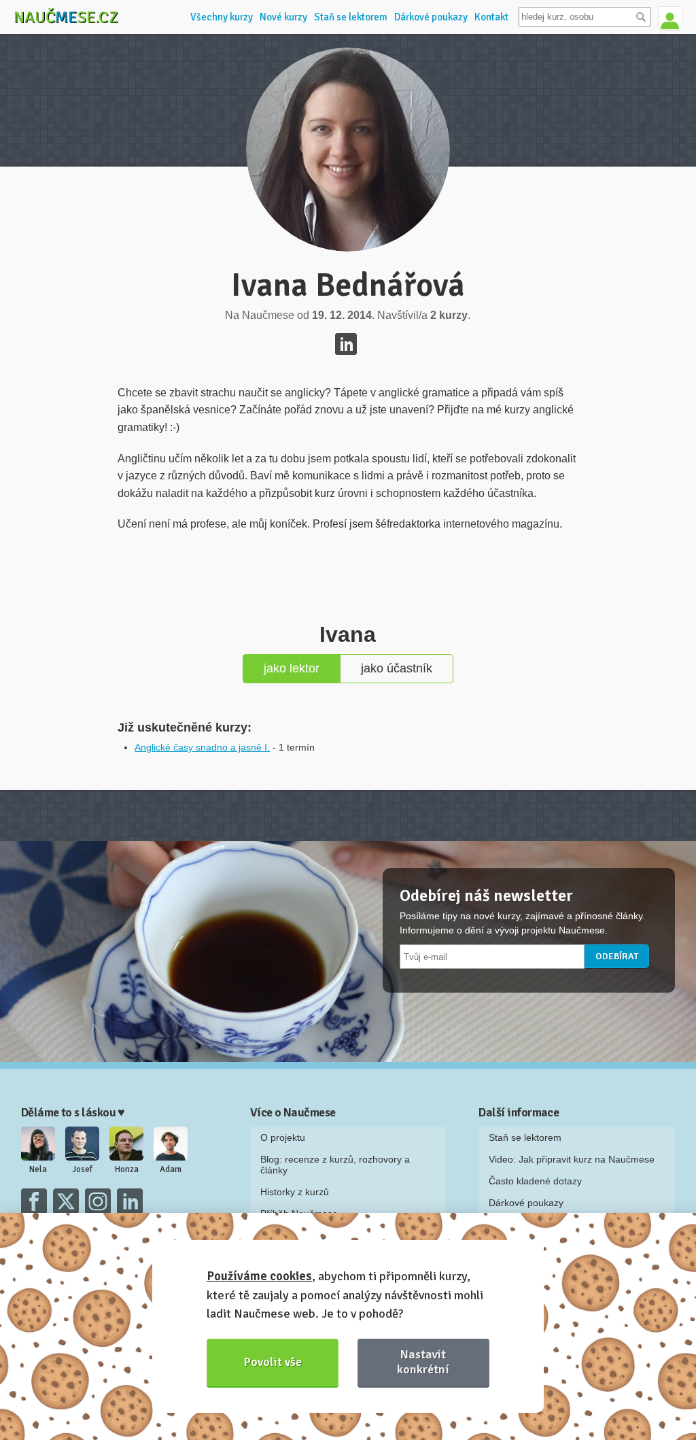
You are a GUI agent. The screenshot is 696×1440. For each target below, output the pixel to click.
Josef (82, 1169)
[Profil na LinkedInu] (346, 344)
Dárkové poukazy (431, 17)
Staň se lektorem (350, 17)
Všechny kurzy (221, 17)
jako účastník (396, 668)
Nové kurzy (283, 17)
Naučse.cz (66, 17)
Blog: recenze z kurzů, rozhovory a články (335, 1165)
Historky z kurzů (294, 1191)
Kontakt (491, 17)
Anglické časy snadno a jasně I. (202, 747)
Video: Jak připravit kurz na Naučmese (572, 1159)
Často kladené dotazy (535, 1181)
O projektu (282, 1137)
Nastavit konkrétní (423, 1361)
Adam (170, 1169)
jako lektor (291, 668)
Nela (38, 1169)
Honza (127, 1169)
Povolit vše (273, 1361)
